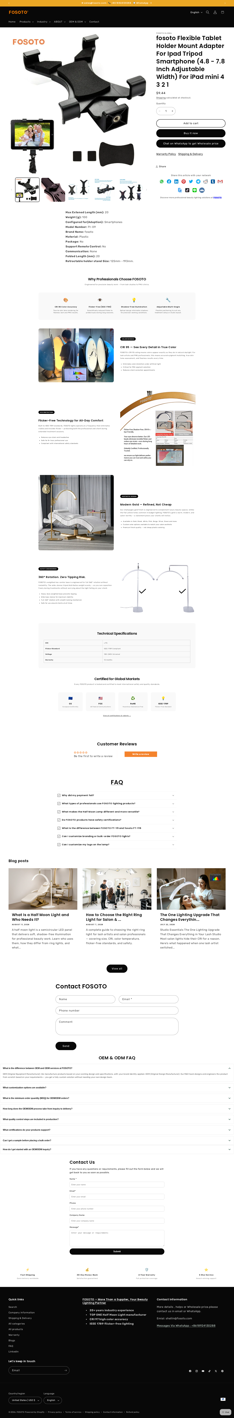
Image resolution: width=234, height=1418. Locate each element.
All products (16, 1329)
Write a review (140, 754)
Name (73, 1179)
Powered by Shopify (35, 1412)
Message (74, 1227)
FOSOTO (20, 1412)
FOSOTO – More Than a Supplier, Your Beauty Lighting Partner (115, 1301)
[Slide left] (11, 190)
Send (66, 1046)
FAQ (117, 782)
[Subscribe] (65, 1370)
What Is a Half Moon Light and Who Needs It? (40, 917)
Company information (22, 1312)
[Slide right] (147, 190)
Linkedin (14, 1351)
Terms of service (73, 1412)
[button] (26, 21)
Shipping (161, 98)
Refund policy (132, 1412)
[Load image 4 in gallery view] (105, 190)
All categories (17, 1323)
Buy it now (191, 133)
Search (13, 1307)
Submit (117, 1251)
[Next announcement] (225, 3)
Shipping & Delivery (190, 154)
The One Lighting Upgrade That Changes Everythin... (190, 917)
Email (73, 1191)
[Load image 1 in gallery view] (27, 190)
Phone (73, 1203)
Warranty (14, 1335)
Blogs (12, 1340)
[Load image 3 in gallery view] (79, 190)
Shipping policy (92, 1412)
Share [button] (162, 166)
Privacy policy (55, 1412)
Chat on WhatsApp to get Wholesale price (191, 143)
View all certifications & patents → (117, 716)
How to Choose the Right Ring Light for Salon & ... (114, 917)
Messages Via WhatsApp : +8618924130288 (186, 1325)
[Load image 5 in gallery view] (131, 190)
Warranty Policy (166, 154)
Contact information (113, 1412)
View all (117, 968)
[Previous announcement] (9, 3)
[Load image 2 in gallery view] (53, 190)
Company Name (77, 1215)
